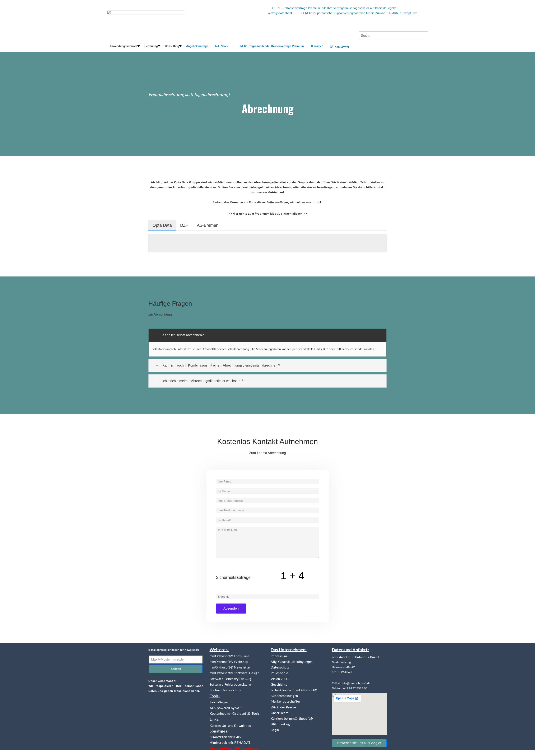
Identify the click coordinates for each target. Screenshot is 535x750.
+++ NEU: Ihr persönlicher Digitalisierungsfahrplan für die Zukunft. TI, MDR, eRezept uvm (358, 13)
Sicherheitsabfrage (233, 577)
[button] (123, 46)
